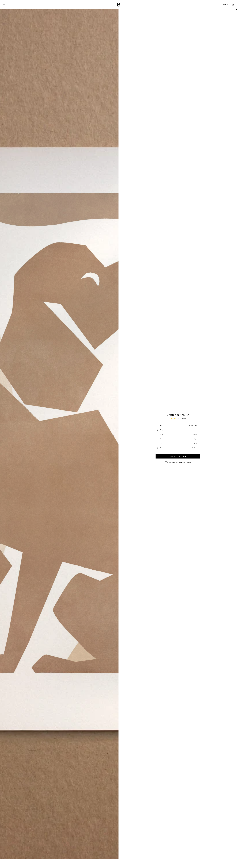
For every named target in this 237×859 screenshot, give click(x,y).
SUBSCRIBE (131, 442)
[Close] (141, 414)
